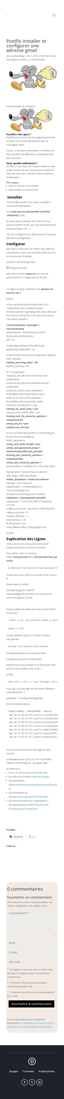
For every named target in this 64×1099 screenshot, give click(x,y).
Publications (47, 1071)
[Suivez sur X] (32, 1082)
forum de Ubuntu (17, 772)
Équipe (14, 1071)
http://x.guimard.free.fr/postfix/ (32, 796)
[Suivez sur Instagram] (39, 1082)
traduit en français (40, 776)
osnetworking (17, 55)
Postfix (22, 59)
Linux (53, 55)
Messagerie (12, 59)
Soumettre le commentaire (31, 1004)
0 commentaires (37, 59)
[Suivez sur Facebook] (24, 1082)
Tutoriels (28, 1071)
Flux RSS (45, 55)
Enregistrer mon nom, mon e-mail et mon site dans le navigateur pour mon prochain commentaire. (30, 973)
